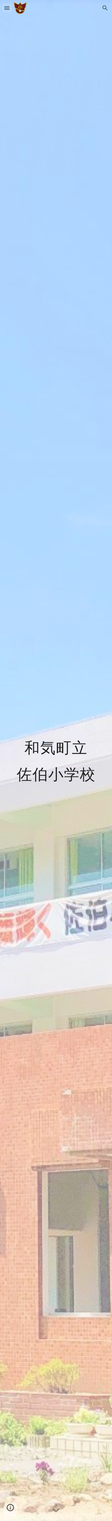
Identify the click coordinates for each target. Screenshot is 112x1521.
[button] (7, 8)
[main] (56, 760)
